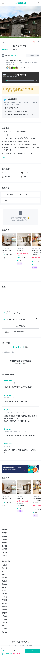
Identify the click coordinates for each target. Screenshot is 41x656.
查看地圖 (22, 326)
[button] (20, 90)
